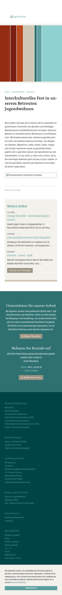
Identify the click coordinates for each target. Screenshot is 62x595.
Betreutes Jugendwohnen (15, 496)
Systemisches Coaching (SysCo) (17, 420)
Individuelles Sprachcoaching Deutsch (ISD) (22, 424)
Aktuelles (30, 92)
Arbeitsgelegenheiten (13, 475)
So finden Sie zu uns (31, 377)
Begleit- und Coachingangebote (17, 427)
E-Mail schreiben (31, 370)
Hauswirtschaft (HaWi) (13, 479)
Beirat (7, 538)
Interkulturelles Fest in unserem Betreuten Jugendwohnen (31, 104)
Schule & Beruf (12, 513)
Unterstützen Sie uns (13, 558)
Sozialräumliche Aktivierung (16, 414)
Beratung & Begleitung (16, 403)
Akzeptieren (31, 588)
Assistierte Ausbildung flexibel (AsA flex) (20, 469)
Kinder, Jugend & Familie (16, 492)
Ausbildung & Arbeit (14, 458)
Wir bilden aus (10, 462)
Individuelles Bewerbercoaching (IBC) (19, 417)
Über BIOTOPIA (18, 92)
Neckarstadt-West (12, 411)
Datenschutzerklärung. (18, 582)
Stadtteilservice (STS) (13, 445)
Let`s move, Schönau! (13, 472)
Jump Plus (9, 466)
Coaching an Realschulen (14, 517)
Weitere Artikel (17, 206)
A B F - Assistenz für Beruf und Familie (19, 503)
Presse (7, 551)
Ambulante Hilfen (12, 500)
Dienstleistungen (13, 437)
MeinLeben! (9, 407)
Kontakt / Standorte (12, 535)
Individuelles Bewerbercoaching (17, 482)
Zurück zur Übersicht (20, 270)
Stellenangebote (11, 545)
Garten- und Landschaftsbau (16, 441)
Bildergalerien (10, 555)
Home (7, 92)
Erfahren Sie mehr (31, 336)
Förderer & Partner (12, 541)
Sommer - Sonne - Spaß (19, 255)
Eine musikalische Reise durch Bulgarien (28, 237)
